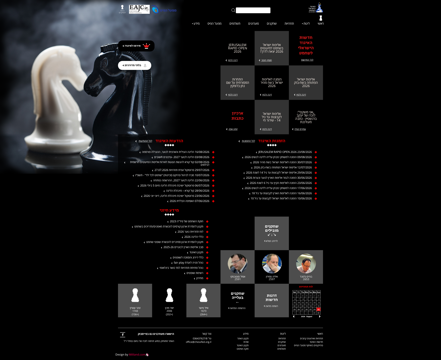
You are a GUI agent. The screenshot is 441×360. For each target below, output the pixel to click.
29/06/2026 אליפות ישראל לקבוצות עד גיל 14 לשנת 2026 (279, 172)
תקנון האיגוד (196, 252)
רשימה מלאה (271, 305)
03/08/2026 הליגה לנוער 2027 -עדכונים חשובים (181, 157)
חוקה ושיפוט (243, 348)
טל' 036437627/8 (202, 338)
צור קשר (206, 334)
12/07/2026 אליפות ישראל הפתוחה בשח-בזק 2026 (283, 167)
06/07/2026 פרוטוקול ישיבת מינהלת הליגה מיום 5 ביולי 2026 (174, 185)
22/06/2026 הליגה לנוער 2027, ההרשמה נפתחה (181, 180)
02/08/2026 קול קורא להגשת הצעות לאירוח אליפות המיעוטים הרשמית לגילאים (169, 163)
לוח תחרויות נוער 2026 (190, 231)
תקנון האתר (243, 338)
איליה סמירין (272, 276)
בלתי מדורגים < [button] (132, 65)
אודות (246, 341)
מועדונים (253, 23)
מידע (197, 23)
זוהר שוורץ (135, 308)
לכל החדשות (307, 59)
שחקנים (272, 23)
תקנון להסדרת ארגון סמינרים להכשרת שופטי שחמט (174, 242)
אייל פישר (203, 308)
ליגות (307, 23)
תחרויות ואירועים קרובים (311, 338)
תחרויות (289, 23)
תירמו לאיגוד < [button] (131, 46)
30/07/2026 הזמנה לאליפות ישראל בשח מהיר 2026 (282, 162)
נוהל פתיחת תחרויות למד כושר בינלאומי (181, 267)
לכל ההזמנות (248, 141)
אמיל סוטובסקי (237, 276)
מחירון (199, 278)
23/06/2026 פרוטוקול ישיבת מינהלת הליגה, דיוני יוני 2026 (176, 195)
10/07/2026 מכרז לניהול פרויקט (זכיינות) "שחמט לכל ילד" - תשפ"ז (172, 175)
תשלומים (234, 23)
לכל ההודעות (145, 141)
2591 (238, 279)
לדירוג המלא (272, 240)
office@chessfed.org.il (198, 341)
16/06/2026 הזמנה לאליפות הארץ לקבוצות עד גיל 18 (282, 193)
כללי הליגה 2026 (193, 236)
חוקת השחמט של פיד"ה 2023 (186, 221)
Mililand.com (137, 354)
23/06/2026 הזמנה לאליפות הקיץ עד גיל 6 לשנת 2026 (281, 182)
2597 (272, 279)
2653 (306, 279)
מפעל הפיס (215, 23)
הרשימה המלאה (237, 308)
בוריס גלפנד (306, 276)
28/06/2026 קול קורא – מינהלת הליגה (187, 190)
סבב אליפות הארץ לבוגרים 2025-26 (183, 247)
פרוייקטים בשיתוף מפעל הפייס (308, 345)
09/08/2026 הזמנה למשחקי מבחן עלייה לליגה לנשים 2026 (278, 157)
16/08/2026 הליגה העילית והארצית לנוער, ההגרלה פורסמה (175, 151)
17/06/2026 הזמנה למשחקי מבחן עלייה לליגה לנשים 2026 (278, 188)
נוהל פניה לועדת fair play (188, 262)
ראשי (321, 23)
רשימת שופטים (195, 273)
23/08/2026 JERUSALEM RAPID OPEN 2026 (285, 151)
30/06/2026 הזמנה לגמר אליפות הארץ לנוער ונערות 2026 (279, 177)
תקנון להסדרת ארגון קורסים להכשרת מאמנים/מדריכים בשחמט (168, 226)
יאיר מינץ (169, 308)
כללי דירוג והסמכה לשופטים (188, 257)
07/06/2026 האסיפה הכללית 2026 (189, 201)
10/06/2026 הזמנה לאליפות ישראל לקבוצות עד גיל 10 (281, 198)
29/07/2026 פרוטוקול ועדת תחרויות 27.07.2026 (182, 170)
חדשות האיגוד (316, 341)
